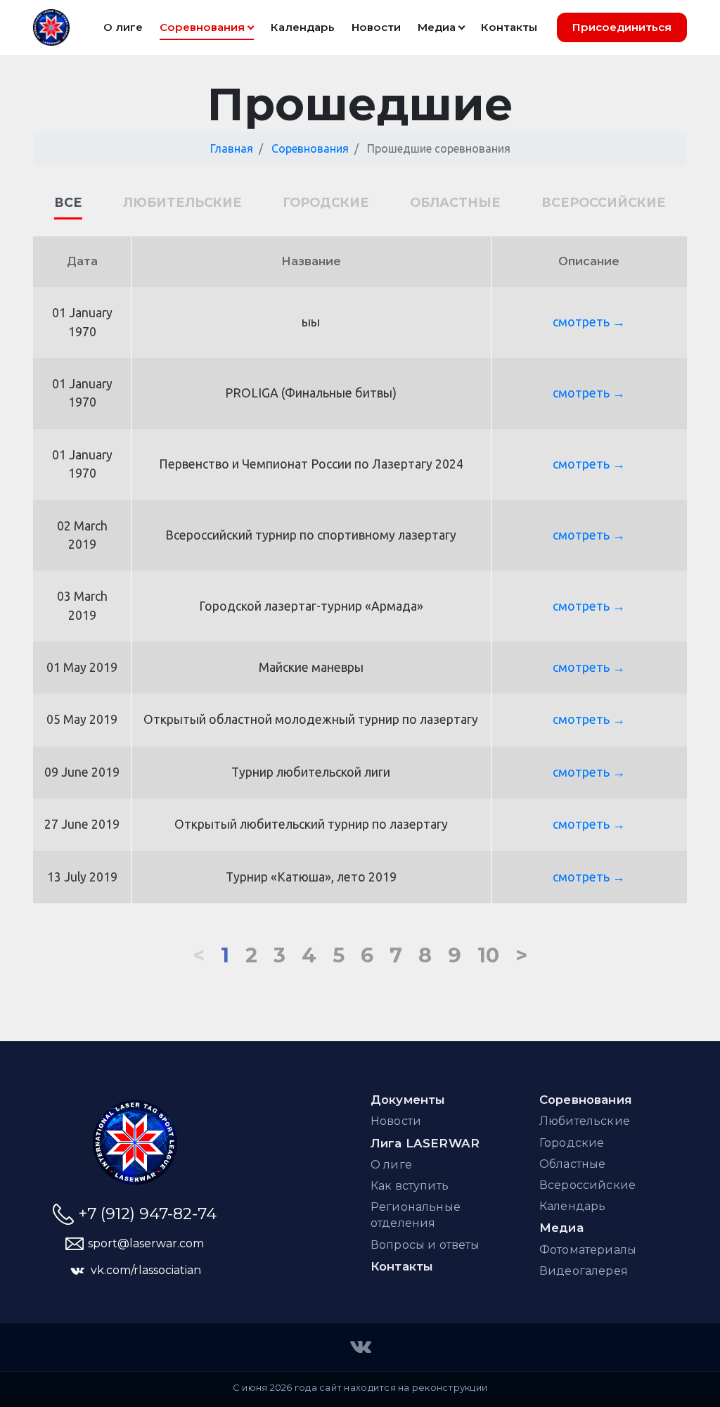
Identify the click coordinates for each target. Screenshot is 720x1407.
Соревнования (202, 27)
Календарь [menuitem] (303, 27)
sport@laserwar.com (146, 1243)
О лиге (391, 1164)
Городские (326, 202)
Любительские (182, 202)
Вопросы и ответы (425, 1245)
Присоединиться (621, 27)
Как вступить (410, 1185)
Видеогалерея (583, 1271)
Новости (396, 1121)
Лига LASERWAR (425, 1143)
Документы (408, 1100)
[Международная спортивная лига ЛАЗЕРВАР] (359, 1346)
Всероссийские (603, 202)
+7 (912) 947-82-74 (147, 1213)
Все (68, 202)
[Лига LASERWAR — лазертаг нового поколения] (135, 1142)
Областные (455, 202)
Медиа (437, 27)
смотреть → (589, 322)
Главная (231, 148)
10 (488, 955)
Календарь (572, 1206)
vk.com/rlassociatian (146, 1270)
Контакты (402, 1266)
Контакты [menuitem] (509, 27)
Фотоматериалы (587, 1249)
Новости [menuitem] (376, 27)
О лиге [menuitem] (123, 27)
